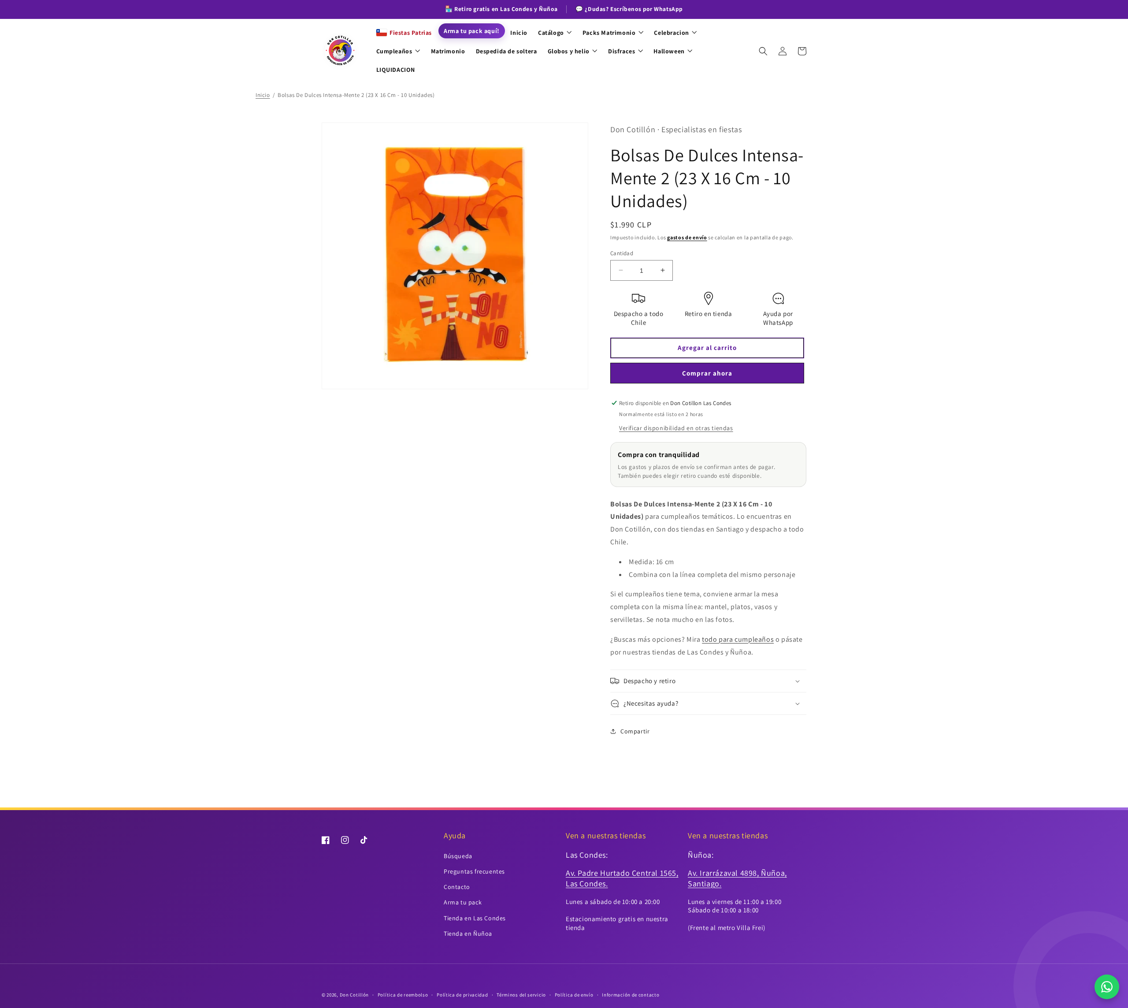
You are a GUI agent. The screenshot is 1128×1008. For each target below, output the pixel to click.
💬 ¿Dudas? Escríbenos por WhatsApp (629, 9)
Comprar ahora (707, 373)
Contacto (457, 887)
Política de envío (574, 995)
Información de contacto (630, 995)
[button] (763, 51)
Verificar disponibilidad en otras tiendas (676, 428)
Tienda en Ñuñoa (468, 933)
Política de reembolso (403, 995)
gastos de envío (687, 237)
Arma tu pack (463, 902)
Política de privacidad (462, 995)
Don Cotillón (354, 995)
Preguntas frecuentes (474, 871)
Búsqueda (458, 856)
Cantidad (621, 253)
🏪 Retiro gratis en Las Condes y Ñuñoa (501, 9)
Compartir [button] (634, 731)
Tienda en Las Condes (475, 918)
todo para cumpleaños (738, 639)
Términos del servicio (521, 995)
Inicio (263, 95)
